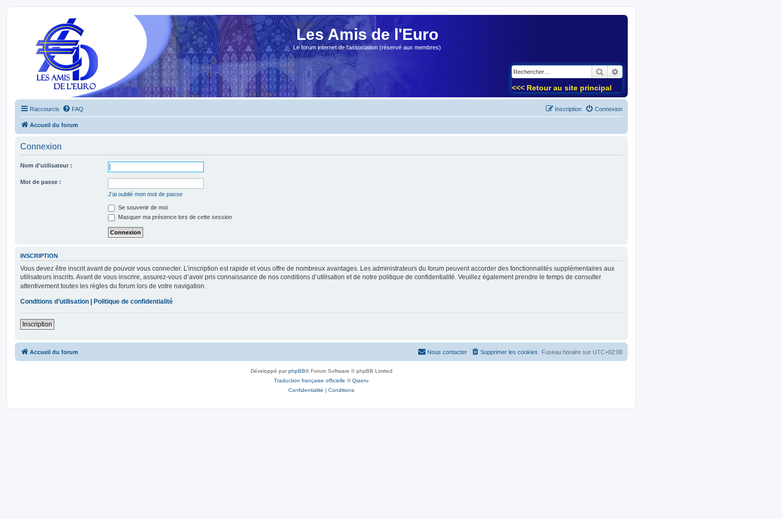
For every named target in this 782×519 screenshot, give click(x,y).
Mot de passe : (40, 182)
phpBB (296, 371)
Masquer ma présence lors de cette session (174, 217)
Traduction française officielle (309, 380)
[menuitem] (73, 109)
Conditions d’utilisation (54, 301)
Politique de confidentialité (133, 301)
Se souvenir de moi (142, 207)
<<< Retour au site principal (562, 87)
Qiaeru (360, 380)
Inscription (37, 324)
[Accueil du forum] (63, 59)
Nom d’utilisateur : (46, 165)
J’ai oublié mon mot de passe (145, 194)
